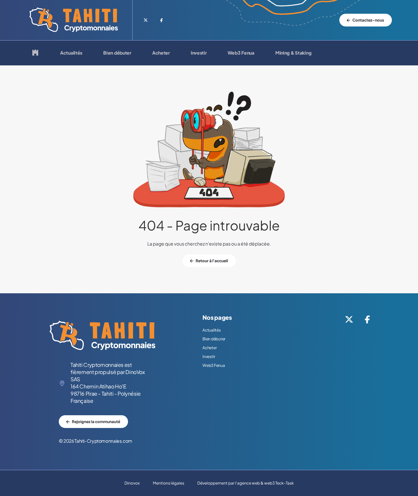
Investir (199, 53)
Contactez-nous (368, 20)
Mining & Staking (293, 53)
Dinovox (132, 483)
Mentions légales (168, 483)
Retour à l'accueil (212, 260)
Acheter (161, 53)
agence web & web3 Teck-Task (265, 483)
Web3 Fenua (241, 53)
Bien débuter (117, 53)
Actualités (71, 53)
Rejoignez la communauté (96, 421)
